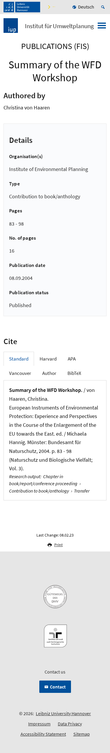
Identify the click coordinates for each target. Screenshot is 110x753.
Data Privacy (70, 724)
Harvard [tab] (48, 359)
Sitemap (81, 734)
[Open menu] (101, 27)
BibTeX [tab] (74, 373)
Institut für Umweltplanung (59, 26)
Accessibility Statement (43, 734)
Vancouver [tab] (20, 373)
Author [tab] (49, 373)
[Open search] (103, 7)
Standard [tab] (18, 359)
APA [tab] (72, 359)
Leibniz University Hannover (63, 713)
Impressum (39, 724)
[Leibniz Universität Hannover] (22, 7)
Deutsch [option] (86, 7)
